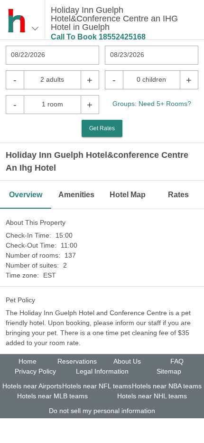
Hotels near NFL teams (96, 386)
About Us (127, 361)
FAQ (177, 361)
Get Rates (102, 128)
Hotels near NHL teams (152, 396)
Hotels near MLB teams (52, 396)
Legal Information (102, 371)
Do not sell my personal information (102, 410)
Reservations (77, 361)
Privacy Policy (35, 371)
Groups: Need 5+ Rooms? (151, 103)
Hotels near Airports (32, 386)
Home (28, 361)
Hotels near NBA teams (167, 386)
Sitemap (169, 371)
